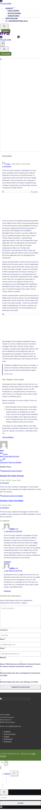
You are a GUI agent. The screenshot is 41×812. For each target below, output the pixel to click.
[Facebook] (1, 34)
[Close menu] (0, 767)
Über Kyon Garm (10, 734)
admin (12, 529)
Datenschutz (8, 739)
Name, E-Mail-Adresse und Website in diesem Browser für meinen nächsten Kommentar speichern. (20, 665)
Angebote (7, 731)
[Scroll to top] (2, 763)
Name (2, 639)
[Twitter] (5, 34)
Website (3, 657)
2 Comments (6, 166)
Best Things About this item (9, 455)
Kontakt (5, 31)
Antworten (7, 562)
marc (8, 164)
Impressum (8, 741)
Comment (4, 630)
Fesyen (5, 437)
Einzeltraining (13, 10)
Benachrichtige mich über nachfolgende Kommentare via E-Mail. (20, 674)
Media (11, 437)
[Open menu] (2, 43)
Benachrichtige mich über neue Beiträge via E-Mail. (19, 682)
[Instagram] (8, 34)
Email (2, 648)
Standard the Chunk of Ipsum (12, 476)
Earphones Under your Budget (10, 461)
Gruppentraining (14, 13)
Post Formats (7, 156)
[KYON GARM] (5, 3)
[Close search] (4, 792)
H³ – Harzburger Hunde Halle (17, 21)
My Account (5, 54)
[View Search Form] (4, 27)
